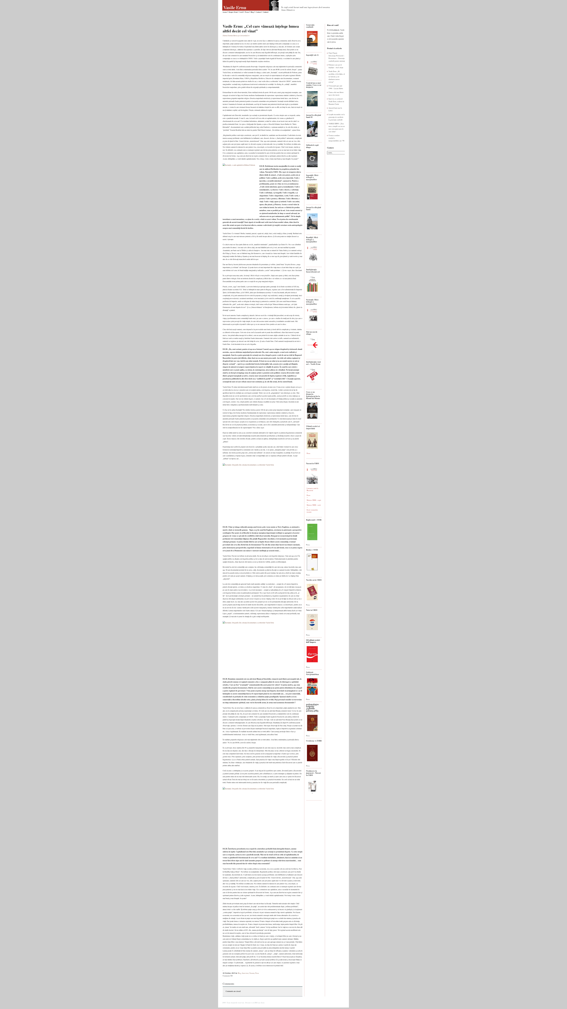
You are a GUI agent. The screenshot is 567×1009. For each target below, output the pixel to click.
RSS (256, 1002)
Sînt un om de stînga (311, 332)
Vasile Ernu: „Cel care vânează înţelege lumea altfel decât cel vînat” (261, 28)
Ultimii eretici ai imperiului (313, 427)
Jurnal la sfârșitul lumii (313, 208)
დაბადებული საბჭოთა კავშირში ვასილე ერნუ (312, 707)
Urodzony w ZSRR (314, 740)
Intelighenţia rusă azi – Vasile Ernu (313, 362)
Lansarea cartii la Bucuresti (312, 489)
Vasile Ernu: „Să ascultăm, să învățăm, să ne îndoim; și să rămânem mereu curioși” (337, 76)
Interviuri (245, 973)
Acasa (225, 12)
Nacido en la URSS (314, 579)
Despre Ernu (233, 12)
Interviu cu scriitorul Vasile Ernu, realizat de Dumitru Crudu (336, 101)
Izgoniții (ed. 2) (312, 54)
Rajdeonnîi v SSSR (313, 519)
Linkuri (265, 12)
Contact (258, 12)
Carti (241, 12)
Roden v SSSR (312, 549)
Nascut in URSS (312, 463)
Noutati (251, 973)
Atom (262, 1002)
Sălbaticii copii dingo (312, 146)
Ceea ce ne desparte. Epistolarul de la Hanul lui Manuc (313, 395)
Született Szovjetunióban (312, 673)
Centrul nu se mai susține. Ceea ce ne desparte (313, 84)
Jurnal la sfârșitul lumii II (313, 116)
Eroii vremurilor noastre (312, 511)
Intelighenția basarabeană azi (313, 270)
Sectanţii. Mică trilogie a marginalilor (312, 301)
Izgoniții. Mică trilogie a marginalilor (312, 177)
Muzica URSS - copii (314, 500)
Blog (252, 12)
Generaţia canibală (310, 25)
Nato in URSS (311, 610)
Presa (247, 12)
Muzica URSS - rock (314, 505)
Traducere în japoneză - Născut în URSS (313, 772)
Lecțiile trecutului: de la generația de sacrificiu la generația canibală (337, 117)
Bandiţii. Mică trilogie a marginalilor (312, 239)
